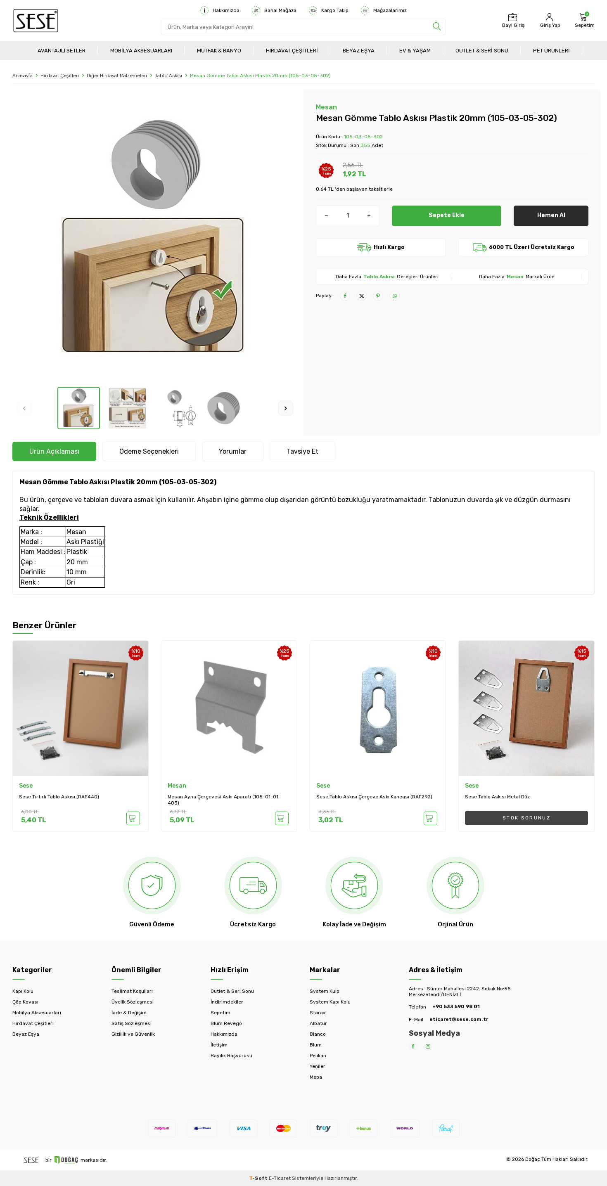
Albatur (318, 1023)
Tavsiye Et (302, 451)
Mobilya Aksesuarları (141, 50)
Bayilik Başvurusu (231, 1055)
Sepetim (220, 1013)
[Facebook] (413, 1046)
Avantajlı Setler (61, 50)
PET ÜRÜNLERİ (551, 50)
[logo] (35, 20)
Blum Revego (226, 1023)
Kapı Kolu (22, 991)
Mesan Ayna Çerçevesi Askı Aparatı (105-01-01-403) (224, 800)
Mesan (326, 107)
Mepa (316, 1077)
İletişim (219, 1045)
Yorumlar (233, 451)
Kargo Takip (335, 10)
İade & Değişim (129, 1013)
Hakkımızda (226, 10)
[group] (154, 238)
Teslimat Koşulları (132, 991)
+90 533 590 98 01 (456, 1006)
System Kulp (324, 991)
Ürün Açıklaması (54, 451)
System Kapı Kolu (330, 1002)
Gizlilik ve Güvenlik (133, 1034)
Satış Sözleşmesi (131, 1023)
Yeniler (317, 1066)
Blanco (318, 1034)
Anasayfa (22, 75)
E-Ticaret (280, 1178)
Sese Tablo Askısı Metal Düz (497, 797)
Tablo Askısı (168, 75)
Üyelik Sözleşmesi (132, 1002)
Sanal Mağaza (280, 10)
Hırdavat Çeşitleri (292, 50)
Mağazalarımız (390, 10)
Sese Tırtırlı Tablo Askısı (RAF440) (59, 797)
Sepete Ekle (447, 215)
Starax (317, 1013)
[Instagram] (428, 1046)
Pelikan (318, 1055)
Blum (316, 1045)
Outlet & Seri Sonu (481, 50)
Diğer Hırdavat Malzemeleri (117, 75)
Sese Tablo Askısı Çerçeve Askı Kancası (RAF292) (374, 797)
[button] (24, 408)
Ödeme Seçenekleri (149, 451)
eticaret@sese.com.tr (458, 1019)
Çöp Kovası (25, 1002)
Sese (26, 785)
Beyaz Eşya (359, 50)
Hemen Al (551, 215)
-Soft (259, 1178)
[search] (437, 27)
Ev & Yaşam (415, 50)
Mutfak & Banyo (219, 50)
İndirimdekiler (227, 1002)
